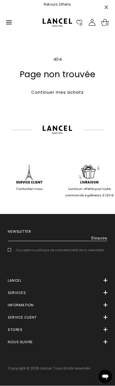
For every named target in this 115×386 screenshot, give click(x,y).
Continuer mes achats (57, 92)
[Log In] (92, 22)
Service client (29, 182)
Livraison (89, 182)
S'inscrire (99, 238)
